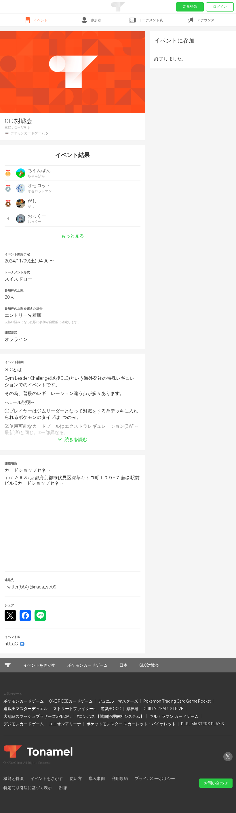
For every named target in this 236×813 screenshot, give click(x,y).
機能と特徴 (13, 778)
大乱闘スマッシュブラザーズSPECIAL (37, 716)
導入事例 (97, 778)
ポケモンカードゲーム (24, 701)
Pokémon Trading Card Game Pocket (177, 701)
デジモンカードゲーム (24, 724)
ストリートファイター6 (74, 708)
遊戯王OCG (111, 708)
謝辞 (63, 787)
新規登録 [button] (190, 7)
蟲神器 (132, 708)
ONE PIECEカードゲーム (71, 701)
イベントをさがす (47, 778)
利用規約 (120, 778)
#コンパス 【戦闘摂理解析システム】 (111, 716)
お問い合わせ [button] (216, 783)
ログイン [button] (220, 7)
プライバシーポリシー (155, 778)
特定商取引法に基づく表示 (27, 787)
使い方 (76, 778)
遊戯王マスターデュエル (26, 708)
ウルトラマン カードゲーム (174, 716)
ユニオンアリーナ (65, 724)
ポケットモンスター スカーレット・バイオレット (131, 724)
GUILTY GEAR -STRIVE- (164, 708)
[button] (72, 431)
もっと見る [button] (72, 236)
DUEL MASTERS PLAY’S (202, 724)
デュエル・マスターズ (118, 701)
